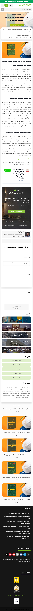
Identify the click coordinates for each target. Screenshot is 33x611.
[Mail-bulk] (17, 554)
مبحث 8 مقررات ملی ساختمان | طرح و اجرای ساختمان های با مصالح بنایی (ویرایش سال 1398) (18, 174)
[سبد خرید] (10, 5)
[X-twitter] (6, 554)
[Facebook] (21, 554)
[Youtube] (13, 554)
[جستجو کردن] (2, 9)
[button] (2, 5)
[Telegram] (24, 554)
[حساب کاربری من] (6, 5)
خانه (30, 29)
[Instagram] (28, 554)
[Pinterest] (10, 554)
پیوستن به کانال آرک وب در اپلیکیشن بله (16, 1)
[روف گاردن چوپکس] (16, 298)
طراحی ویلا (9, 217)
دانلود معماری (25, 29)
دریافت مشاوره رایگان (16, 211)
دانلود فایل (7, 170)
